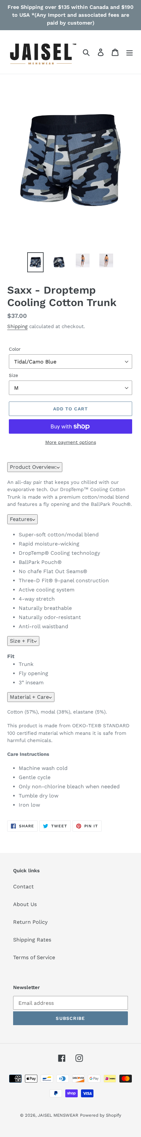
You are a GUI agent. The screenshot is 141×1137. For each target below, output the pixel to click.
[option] (35, 262)
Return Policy (30, 922)
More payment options (70, 442)
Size (13, 375)
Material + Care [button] (29, 697)
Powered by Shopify (100, 1115)
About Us (25, 904)
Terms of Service (34, 957)
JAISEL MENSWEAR (58, 1115)
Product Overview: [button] (33, 467)
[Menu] (129, 52)
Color (15, 349)
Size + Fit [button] (22, 641)
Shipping (17, 326)
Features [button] (21, 519)
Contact (23, 886)
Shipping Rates (32, 940)
